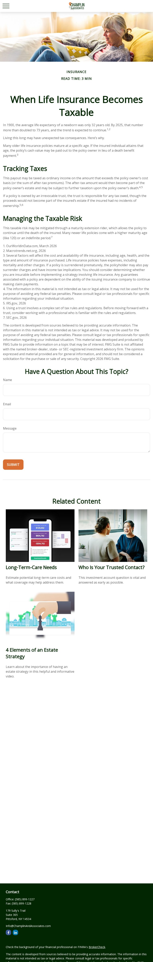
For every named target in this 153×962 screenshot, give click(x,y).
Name (7, 380)
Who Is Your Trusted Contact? (111, 567)
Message (10, 428)
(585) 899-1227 (24, 899)
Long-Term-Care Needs (31, 567)
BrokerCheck (97, 947)
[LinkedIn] (15, 932)
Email (7, 404)
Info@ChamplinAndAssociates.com (28, 926)
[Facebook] (8, 932)
